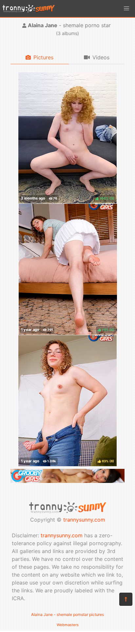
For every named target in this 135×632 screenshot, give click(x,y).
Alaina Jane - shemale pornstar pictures (67, 614)
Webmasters (68, 624)
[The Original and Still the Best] (67, 481)
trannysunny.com (84, 519)
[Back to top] (125, 599)
